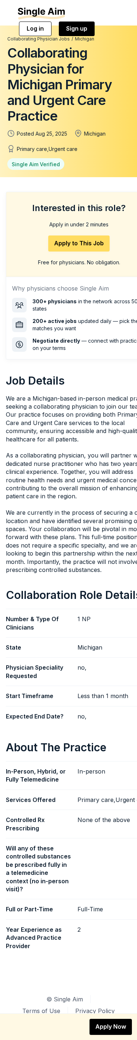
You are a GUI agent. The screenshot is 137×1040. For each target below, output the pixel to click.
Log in (35, 28)
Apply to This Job (79, 243)
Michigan (84, 39)
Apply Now (110, 1026)
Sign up (76, 28)
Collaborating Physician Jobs (38, 39)
